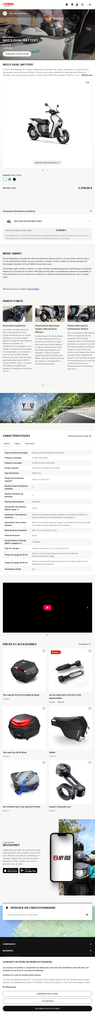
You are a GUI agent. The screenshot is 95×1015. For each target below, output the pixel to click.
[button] (90, 4)
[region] (47, 986)
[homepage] (8, 5)
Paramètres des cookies (47, 994)
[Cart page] (72, 4)
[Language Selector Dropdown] (82, 4)
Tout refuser (47, 1001)
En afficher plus (9, 987)
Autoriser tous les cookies (47, 1008)
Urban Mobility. (33, 289)
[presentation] (47, 608)
